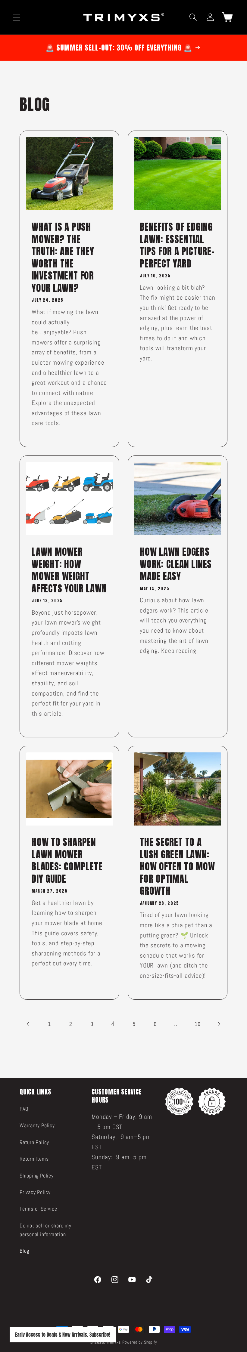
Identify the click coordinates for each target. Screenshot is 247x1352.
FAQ (24, 1108)
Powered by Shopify (139, 1342)
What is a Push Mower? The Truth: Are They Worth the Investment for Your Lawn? (63, 257)
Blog (24, 1250)
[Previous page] (28, 1024)
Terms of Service (38, 1208)
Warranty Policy (37, 1125)
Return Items (34, 1158)
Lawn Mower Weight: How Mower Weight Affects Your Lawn (69, 570)
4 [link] (113, 1024)
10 (198, 1023)
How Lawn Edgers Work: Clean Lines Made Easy (176, 564)
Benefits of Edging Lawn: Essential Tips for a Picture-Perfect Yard (177, 245)
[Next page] (218, 1024)
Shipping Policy (37, 1175)
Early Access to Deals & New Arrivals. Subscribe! (62, 1334)
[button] (16, 17)
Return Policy (34, 1142)
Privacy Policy (35, 1192)
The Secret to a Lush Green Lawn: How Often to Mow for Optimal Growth (177, 866)
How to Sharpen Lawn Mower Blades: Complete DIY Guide (67, 860)
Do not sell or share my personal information (45, 1230)
